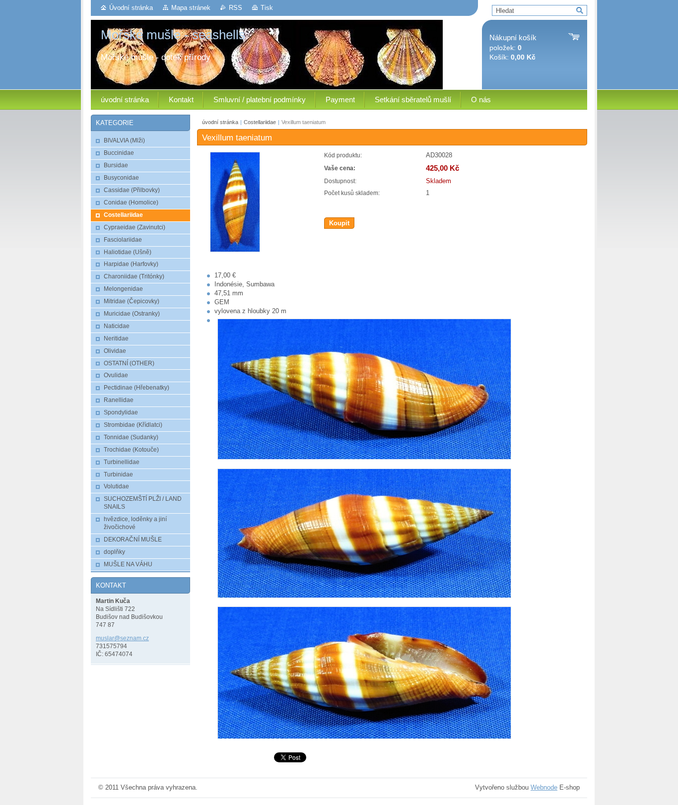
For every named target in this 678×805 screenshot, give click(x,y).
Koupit (339, 223)
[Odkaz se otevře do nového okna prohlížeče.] (235, 250)
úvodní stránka (220, 122)
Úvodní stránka (131, 7)
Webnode (544, 787)
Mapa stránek (190, 7)
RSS (235, 7)
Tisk (267, 7)
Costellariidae (260, 122)
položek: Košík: (513, 47)
